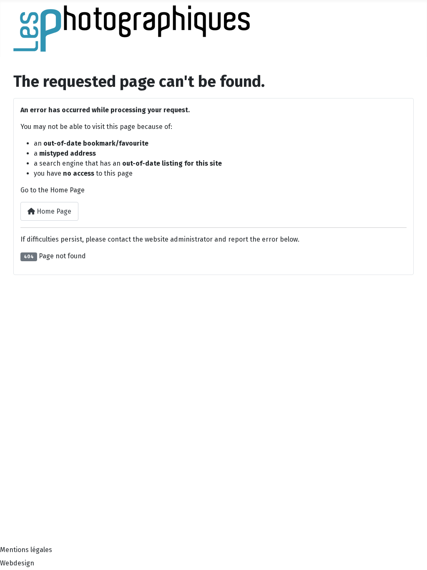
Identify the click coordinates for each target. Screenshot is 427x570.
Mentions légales (26, 550)
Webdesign (17, 563)
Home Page (53, 211)
